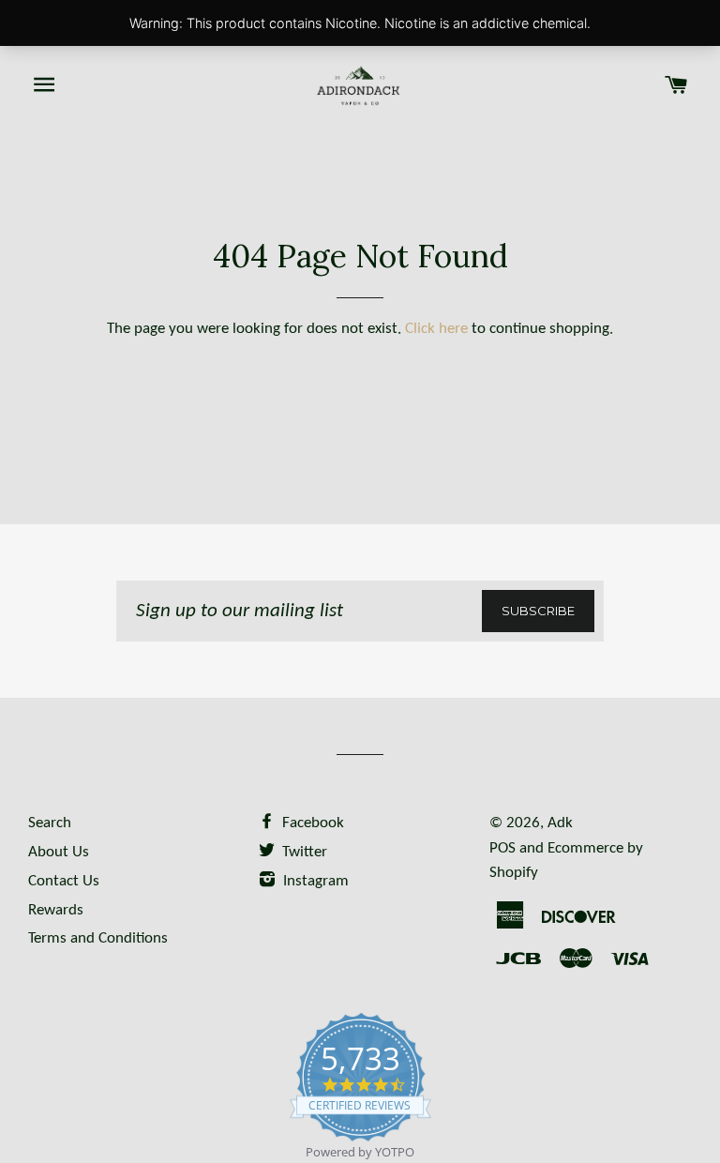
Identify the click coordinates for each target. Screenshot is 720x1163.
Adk (560, 823)
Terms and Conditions (98, 938)
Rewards (55, 910)
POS (502, 848)
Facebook (311, 823)
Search (49, 823)
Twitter (302, 852)
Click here (436, 329)
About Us (58, 852)
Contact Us (63, 881)
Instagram (314, 881)
